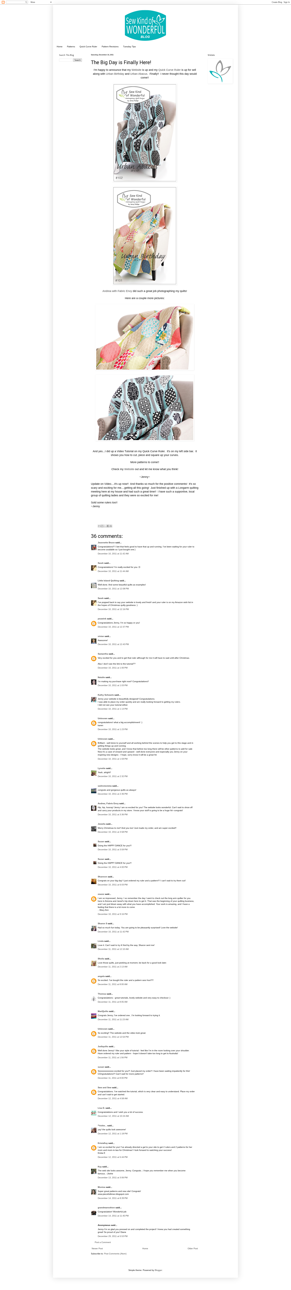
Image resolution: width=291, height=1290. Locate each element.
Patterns (71, 46)
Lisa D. (101, 1108)
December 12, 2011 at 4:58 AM (113, 1098)
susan (101, 1067)
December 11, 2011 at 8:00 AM (112, 984)
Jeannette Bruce (106, 542)
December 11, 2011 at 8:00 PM (112, 1078)
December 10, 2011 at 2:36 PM (113, 794)
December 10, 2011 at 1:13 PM (113, 709)
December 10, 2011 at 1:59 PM (113, 759)
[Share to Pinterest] (110, 526)
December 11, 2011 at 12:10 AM (113, 949)
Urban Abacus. (139, 73)
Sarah (101, 563)
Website (136, 69)
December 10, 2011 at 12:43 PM (113, 644)
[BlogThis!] (102, 526)
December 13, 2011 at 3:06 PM (113, 1177)
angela (101, 976)
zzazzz (101, 894)
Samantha (103, 654)
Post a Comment (103, 1242)
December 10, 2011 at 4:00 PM (113, 867)
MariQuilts (103, 1011)
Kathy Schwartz (106, 695)
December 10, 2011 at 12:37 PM (113, 627)
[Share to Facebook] (107, 526)
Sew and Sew (104, 1087)
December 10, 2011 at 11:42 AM (113, 553)
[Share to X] (105, 526)
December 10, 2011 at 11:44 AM (113, 571)
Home (59, 46)
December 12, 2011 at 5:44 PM (113, 1157)
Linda (101, 941)
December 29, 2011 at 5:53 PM (113, 1236)
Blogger (158, 1270)
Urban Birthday (115, 73)
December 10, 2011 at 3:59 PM (113, 849)
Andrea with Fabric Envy (117, 291)
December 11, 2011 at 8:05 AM (112, 1002)
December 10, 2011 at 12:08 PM (113, 588)
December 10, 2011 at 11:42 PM (113, 931)
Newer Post (97, 1248)
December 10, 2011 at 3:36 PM (113, 814)
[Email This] (99, 526)
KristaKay (103, 1143)
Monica (101, 1187)
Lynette (101, 768)
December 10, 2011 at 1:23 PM (113, 729)
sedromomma (105, 786)
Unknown (103, 718)
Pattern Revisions (110, 46)
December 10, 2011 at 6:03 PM (113, 884)
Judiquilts (103, 1046)
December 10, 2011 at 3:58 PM (113, 832)
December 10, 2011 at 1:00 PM (113, 668)
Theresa (102, 994)
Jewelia (101, 824)
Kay (100, 1166)
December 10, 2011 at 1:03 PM (113, 685)
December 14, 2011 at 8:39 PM (113, 1198)
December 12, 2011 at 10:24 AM (113, 1116)
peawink (102, 618)
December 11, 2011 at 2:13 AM (112, 966)
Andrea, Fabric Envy (108, 803)
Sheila (101, 958)
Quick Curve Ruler (88, 46)
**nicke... (102, 1125)
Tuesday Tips (129, 46)
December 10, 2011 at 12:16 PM (113, 609)
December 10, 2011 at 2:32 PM (113, 776)
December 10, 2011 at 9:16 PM (113, 914)
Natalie (101, 677)
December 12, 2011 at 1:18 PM (113, 1133)
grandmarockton (106, 1207)
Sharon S (102, 923)
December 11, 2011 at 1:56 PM (112, 1057)
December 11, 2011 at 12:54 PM (113, 1037)
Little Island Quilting (108, 580)
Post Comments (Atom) (115, 1253)
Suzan (101, 841)
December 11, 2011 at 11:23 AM (113, 1019)
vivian (101, 636)
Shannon (102, 876)
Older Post (193, 1248)
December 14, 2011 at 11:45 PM (113, 1216)
